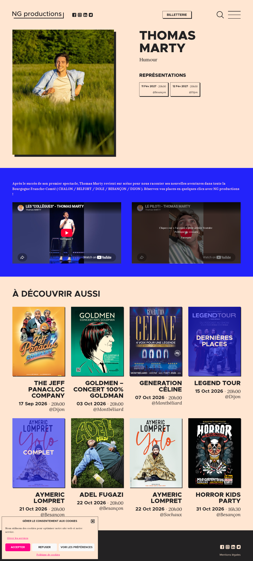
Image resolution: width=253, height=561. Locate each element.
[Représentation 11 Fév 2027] (153, 89)
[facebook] (74, 15)
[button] (92, 521)
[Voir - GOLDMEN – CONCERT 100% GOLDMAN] (97, 359)
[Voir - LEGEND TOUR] (214, 353)
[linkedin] (85, 15)
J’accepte (186, 237)
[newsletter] (91, 15)
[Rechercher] (220, 15)
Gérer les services (17, 538)
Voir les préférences (77, 547)
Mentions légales (230, 555)
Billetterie (177, 15)
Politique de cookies (48, 554)
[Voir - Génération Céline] (156, 356)
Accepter (18, 547)
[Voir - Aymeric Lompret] (38, 467)
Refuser (44, 547)
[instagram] (80, 15)
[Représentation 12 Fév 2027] (185, 89)
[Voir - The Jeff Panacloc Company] (38, 359)
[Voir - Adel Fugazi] (97, 464)
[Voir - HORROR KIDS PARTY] (214, 467)
